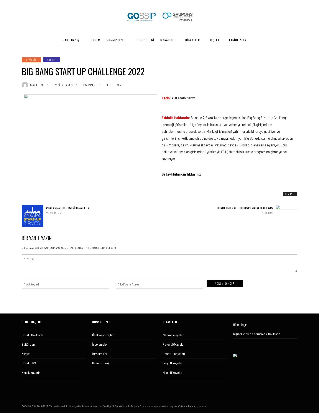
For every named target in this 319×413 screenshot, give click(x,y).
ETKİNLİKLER (238, 40)
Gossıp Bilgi (144, 40)
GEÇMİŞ (52, 59)
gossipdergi (37, 84)
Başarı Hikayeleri (174, 354)
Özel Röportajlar (103, 335)
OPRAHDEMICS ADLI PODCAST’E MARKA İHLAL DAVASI (245, 210)
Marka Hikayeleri (173, 335)
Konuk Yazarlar (32, 372)
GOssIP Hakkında (32, 335)
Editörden (28, 344)
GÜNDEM (94, 40)
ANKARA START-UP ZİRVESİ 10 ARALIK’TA (67, 210)
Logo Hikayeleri (173, 363)
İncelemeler (100, 344)
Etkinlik (31, 59)
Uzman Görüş (100, 363)
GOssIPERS (29, 363)
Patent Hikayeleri (174, 344)
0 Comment (90, 84)
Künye (26, 354)
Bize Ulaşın (240, 324)
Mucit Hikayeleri (173, 372)
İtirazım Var (99, 354)
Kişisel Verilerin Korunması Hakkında (256, 334)
